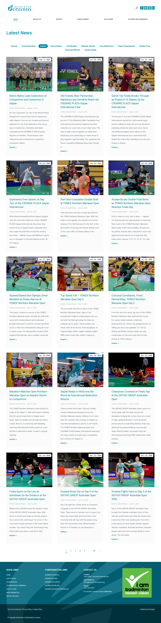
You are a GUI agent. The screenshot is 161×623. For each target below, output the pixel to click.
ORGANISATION (11, 582)
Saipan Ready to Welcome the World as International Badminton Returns (79, 395)
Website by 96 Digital (147, 609)
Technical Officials (72, 50)
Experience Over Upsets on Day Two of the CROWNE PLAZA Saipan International (29, 203)
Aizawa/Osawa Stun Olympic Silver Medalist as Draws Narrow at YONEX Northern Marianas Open (28, 299)
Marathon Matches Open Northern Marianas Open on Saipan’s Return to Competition (28, 395)
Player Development (126, 46)
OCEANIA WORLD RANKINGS (16, 585)
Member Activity (88, 46)
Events (43, 46)
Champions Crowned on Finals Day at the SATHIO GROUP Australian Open (131, 395)
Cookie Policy (37, 609)
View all (14, 46)
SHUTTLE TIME (11, 589)
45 (94, 551)
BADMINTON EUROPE (52, 582)
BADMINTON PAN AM (52, 585)
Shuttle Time (144, 46)
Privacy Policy (27, 609)
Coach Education (29, 46)
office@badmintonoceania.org (94, 582)
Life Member (71, 46)
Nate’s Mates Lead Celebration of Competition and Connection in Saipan (28, 99)
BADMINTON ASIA (51, 578)
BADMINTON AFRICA (52, 575)
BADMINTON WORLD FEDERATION (57, 589)
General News (56, 46)
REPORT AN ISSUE (12, 596)
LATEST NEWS (11, 578)
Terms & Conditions (14, 609)
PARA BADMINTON (12, 593)
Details (12, 147)
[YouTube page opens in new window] (145, 8)
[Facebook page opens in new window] (141, 8)
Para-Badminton (107, 46)
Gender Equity (90, 50)
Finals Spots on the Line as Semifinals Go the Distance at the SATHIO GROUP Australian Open (27, 495)
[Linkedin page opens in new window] (153, 8)
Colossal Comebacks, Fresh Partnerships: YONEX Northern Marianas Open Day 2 (128, 299)
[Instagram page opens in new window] (149, 8)
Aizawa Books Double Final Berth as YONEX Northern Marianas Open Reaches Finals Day (131, 203)
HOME (8, 575)
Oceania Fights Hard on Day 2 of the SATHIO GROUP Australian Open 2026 (131, 495)
